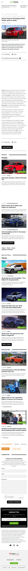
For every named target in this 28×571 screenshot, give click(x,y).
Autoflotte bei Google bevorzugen (11, 58)
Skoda (3, 90)
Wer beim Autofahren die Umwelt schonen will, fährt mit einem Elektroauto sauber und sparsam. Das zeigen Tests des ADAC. (14, 210)
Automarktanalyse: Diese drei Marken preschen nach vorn (14, 370)
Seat (16, 130)
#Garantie (9, 426)
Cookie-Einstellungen (21, 567)
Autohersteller (14, 14)
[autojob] (23, 444)
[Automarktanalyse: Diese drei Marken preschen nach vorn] (14, 359)
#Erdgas (4, 158)
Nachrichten (7, 14)
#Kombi (13, 248)
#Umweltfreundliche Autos (12, 203)
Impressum (5, 567)
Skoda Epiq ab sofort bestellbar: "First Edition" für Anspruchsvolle (13, 279)
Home (3, 14)
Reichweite (4, 105)
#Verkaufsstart (10, 275)
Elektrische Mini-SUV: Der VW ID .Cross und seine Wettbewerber (12, 306)
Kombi (8, 95)
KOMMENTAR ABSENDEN (14, 502)
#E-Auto (8, 303)
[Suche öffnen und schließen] (22, 2)
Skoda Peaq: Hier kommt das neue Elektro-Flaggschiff (13, 334)
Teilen (15, 54)
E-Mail (3, 468)
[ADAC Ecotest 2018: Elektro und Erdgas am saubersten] (14, 194)
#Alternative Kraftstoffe (7, 249)
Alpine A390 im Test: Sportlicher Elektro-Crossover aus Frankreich (12, 398)
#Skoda (8, 248)
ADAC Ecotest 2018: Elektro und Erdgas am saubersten (12, 206)
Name (3, 473)
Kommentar (4, 479)
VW (19, 122)
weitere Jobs (5, 448)
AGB (9, 567)
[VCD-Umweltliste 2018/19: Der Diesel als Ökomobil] (14, 221)
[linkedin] (17, 545)
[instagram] (14, 545)
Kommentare (7, 54)
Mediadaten (10, 560)
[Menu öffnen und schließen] (2, 2)
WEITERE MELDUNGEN (8, 242)
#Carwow (9, 367)
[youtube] (10, 545)
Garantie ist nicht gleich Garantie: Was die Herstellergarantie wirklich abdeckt (14, 429)
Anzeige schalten (17, 449)
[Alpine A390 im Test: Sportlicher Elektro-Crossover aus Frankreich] (14, 386)
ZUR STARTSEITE (7, 147)
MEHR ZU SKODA (7, 344)
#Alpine (8, 395)
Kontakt (18, 560)
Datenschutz (14, 567)
